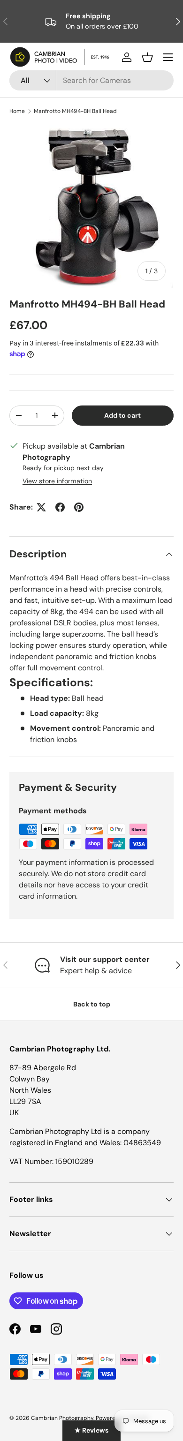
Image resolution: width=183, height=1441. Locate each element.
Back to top (91, 1004)
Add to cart (122, 415)
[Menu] (168, 57)
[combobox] (91, 80)
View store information (57, 481)
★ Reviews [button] (91, 1430)
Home (17, 111)
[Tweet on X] (41, 507)
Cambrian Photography (62, 1418)
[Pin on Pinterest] (78, 507)
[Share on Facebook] (60, 507)
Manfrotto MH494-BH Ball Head (75, 111)
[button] (147, 57)
